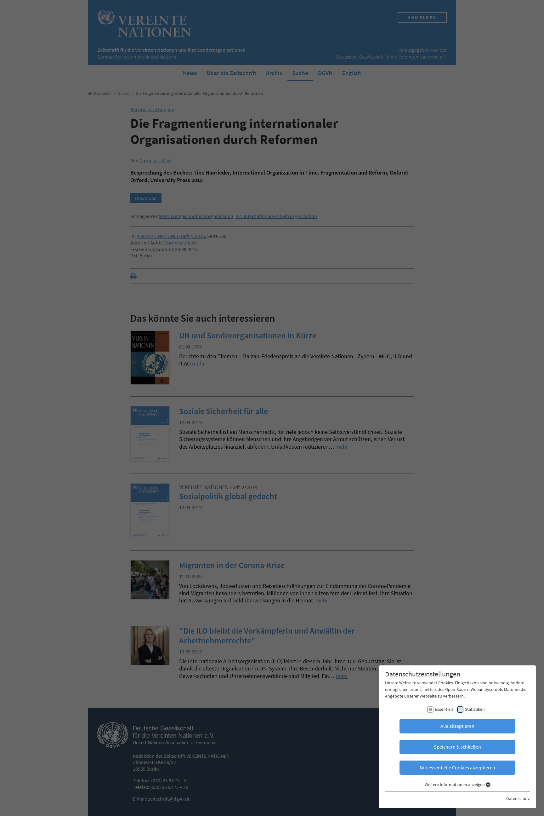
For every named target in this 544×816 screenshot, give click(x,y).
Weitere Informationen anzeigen (455, 784)
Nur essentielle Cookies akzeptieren (457, 767)
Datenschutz (518, 798)
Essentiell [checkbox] (444, 709)
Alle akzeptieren (457, 726)
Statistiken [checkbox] (475, 709)
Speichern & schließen (457, 747)
